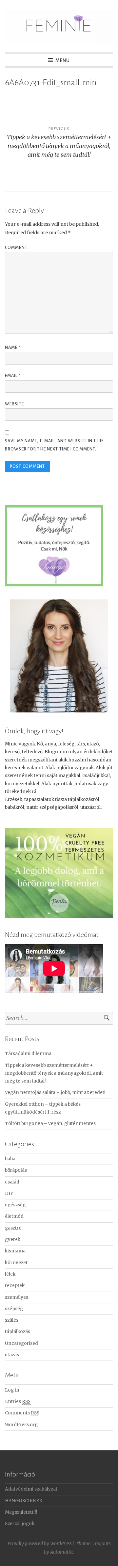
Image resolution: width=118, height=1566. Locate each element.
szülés (11, 1320)
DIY (9, 1193)
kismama (15, 1251)
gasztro (13, 1228)
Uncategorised (21, 1343)
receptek (15, 1285)
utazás (12, 1355)
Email (13, 375)
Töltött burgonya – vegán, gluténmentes (50, 1123)
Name (13, 347)
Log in (12, 1390)
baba (10, 1159)
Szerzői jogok (19, 1523)
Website (14, 404)
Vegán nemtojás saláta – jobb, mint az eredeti (55, 1092)
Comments (22, 1413)
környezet (16, 1262)
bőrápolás (16, 1170)
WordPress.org (21, 1424)
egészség (15, 1205)
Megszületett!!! (21, 1512)
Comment (16, 247)
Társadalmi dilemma (28, 1053)
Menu (62, 60)
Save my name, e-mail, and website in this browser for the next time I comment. (54, 445)
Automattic (61, 1552)
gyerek (12, 1239)
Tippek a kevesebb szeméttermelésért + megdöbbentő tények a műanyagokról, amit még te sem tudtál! (54, 1073)
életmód (14, 1216)
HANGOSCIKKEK (23, 1501)
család (12, 1182)
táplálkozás (17, 1331)
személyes (16, 1297)
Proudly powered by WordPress (40, 1543)
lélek (10, 1274)
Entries (17, 1401)
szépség (14, 1309)
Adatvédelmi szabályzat (31, 1489)
